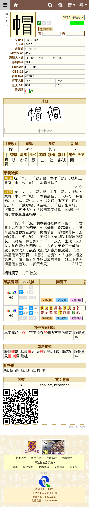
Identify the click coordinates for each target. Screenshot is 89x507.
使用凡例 (36, 457)
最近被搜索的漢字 (45, 462)
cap (43, 385)
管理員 (44, 473)
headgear (61, 385)
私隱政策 (44, 467)
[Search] (50, 5)
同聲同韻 (47, 300)
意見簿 (73, 467)
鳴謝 (15, 467)
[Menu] (5, 5)
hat (49, 385)
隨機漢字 (67, 457)
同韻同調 (61, 300)
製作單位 (28, 467)
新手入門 (21, 457)
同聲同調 (76, 300)
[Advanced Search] (60, 5)
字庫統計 (52, 457)
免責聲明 (59, 467)
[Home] (15, 5)
